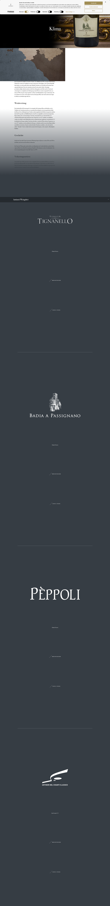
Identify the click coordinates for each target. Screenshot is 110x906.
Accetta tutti (93, 3)
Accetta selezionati (93, 6)
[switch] (38, 12)
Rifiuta (93, 10)
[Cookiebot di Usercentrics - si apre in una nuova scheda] (10, 12)
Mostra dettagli (69, 11)
